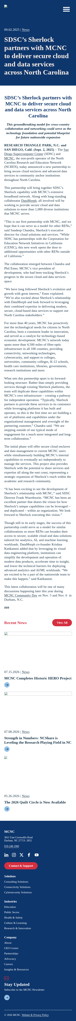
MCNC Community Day (20, 595)
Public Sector (11, 912)
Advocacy (10, 958)
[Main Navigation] (66, 9)
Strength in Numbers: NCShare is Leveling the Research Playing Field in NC (37, 740)
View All (62, 622)
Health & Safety (13, 917)
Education (10, 906)
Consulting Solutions (16, 881)
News (26, 29)
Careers (8, 964)
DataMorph (29, 200)
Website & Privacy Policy (35, 1015)
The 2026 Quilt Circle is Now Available (35, 802)
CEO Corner (11, 948)
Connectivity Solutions (17, 887)
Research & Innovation (17, 928)
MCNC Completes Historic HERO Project (38, 678)
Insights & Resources (16, 969)
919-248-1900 (11, 846)
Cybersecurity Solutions (18, 892)
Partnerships (11, 953)
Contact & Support (21, 865)
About (7, 942)
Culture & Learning (15, 922)
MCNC (9, 158)
